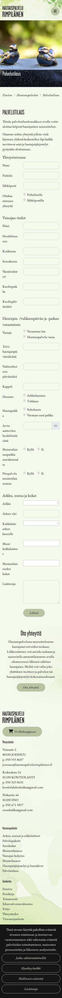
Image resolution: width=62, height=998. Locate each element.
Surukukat (9, 846)
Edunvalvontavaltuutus (17, 904)
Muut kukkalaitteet (10, 549)
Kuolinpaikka (9, 289)
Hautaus (7, 396)
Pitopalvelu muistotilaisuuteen (9, 478)
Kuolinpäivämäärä (9, 304)
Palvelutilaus (51, 95)
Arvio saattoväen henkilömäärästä (9, 433)
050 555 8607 (14, 759)
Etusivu (7, 95)
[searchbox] (25, 543)
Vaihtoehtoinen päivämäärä (9, 371)
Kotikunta (9, 251)
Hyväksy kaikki (31, 968)
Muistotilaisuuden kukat (10, 569)
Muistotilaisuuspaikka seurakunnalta (10, 457)
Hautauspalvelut (27, 95)
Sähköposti (9, 185)
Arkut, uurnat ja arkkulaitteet (21, 836)
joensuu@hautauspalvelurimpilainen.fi (27, 764)
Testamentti (10, 899)
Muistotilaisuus (12, 851)
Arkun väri (9, 513)
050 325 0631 (14, 782)
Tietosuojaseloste (13, 919)
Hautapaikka (9, 413)
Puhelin (7, 175)
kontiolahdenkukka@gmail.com (22, 787)
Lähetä (34, 613)
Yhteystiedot (10, 914)
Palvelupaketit (11, 841)
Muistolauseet (11, 861)
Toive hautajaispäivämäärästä (9, 351)
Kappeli (7, 386)
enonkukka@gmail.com (17, 810)
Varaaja (7, 332)
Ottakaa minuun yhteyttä (7, 201)
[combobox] (41, 503)
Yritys (6, 909)
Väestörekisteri (9, 274)
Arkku (6, 503)
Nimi (5, 165)
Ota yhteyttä (31, 687)
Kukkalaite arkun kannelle (9, 529)
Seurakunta (9, 261)
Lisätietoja (31, 989)
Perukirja (8, 894)
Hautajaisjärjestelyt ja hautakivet (22, 866)
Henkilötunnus (10, 238)
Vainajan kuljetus (13, 856)
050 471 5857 (14, 805)
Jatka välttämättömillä (31, 958)
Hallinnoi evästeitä (31, 978)
